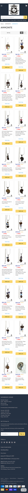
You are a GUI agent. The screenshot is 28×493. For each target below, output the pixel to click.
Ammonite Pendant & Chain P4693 (20, 236)
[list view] (25, 33)
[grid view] (21, 33)
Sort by (8, 32)
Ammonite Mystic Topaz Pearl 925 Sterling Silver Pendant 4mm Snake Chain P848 (21, 272)
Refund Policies (13, 478)
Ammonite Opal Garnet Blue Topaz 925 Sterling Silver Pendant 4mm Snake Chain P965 (7, 134)
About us (6, 478)
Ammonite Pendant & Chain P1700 (7, 202)
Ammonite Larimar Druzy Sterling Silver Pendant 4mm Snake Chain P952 (20, 308)
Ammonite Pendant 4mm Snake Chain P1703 (20, 203)
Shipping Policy (21, 478)
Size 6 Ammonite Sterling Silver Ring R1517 (20, 379)
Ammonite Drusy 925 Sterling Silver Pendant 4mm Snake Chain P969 (7, 343)
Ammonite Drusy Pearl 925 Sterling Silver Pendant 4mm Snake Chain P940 (7, 308)
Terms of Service (4, 479)
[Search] (25, 17)
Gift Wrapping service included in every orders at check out (12, 481)
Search (2, 478)
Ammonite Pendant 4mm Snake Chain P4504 (6, 59)
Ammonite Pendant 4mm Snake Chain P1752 (6, 379)
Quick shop (7, 64)
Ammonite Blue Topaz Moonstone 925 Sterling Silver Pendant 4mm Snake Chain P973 (21, 344)
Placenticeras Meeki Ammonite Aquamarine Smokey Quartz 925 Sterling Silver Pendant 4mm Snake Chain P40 (7, 97)
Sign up (22, 434)
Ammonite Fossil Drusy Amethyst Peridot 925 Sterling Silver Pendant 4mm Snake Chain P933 (7, 272)
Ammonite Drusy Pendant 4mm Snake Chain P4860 (6, 237)
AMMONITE (8, 24)
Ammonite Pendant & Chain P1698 (20, 168)
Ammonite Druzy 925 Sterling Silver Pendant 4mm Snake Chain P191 (7, 169)
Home (2, 24)
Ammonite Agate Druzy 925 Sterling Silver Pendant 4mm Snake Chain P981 (21, 133)
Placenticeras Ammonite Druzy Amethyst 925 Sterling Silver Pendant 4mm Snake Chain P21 (21, 60)
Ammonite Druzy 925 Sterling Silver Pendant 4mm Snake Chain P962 (21, 97)
